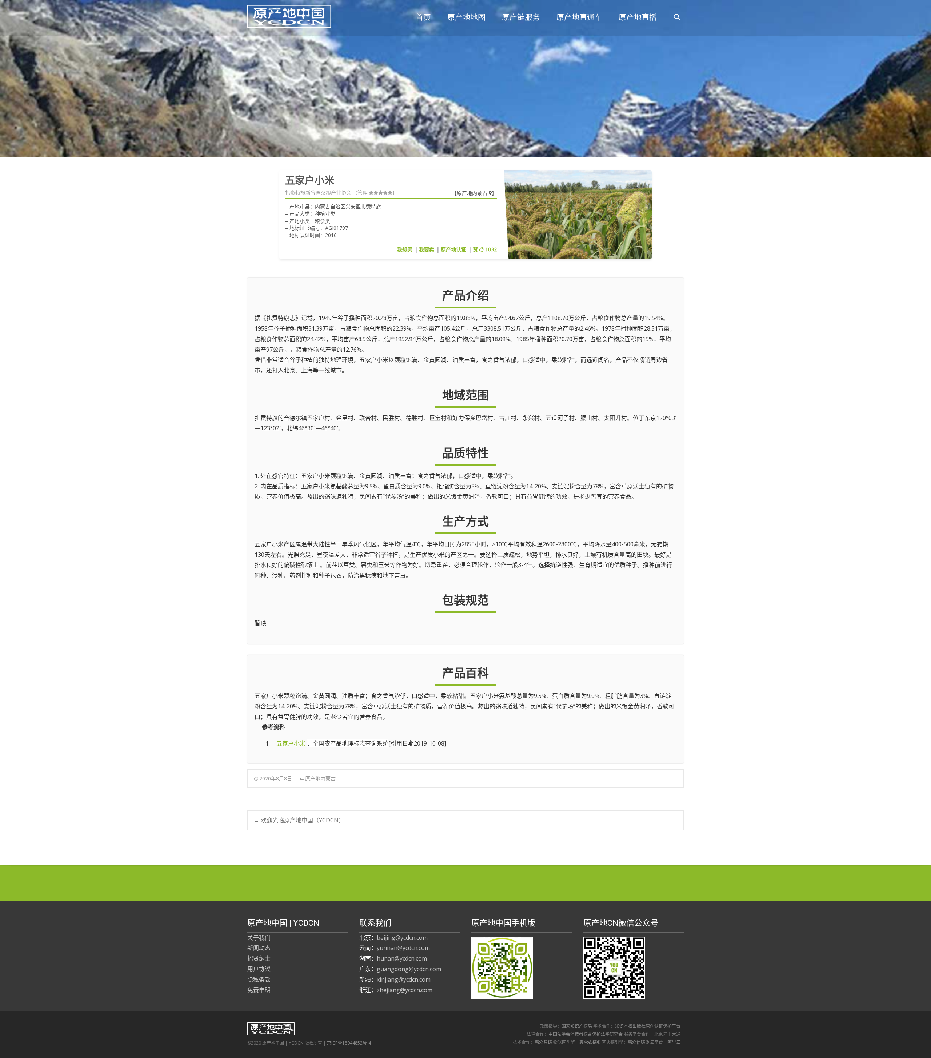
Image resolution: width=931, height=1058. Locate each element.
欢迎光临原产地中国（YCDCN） (298, 820)
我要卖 (426, 249)
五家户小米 (290, 743)
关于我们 (259, 938)
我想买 (404, 249)
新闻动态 (259, 948)
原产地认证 (453, 249)
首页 (423, 17)
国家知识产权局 (577, 1026)
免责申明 (259, 990)
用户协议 (259, 969)
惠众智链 (543, 1042)
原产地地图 (466, 17)
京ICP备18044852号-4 (349, 1043)
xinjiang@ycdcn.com (404, 979)
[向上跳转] (271, 743)
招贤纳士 (259, 958)
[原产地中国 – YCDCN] (283, 14)
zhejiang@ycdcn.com (404, 990)
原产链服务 (521, 17)
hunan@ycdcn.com (402, 958)
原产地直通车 (579, 17)
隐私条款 (259, 979)
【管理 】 (374, 193)
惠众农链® (589, 1042)
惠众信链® (638, 1042)
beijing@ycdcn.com (402, 938)
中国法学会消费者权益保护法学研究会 (585, 1034)
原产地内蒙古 (473, 192)
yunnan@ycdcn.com (403, 948)
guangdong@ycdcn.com (409, 969)
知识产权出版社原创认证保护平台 (647, 1026)
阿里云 (673, 1042)
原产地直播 (638, 17)
